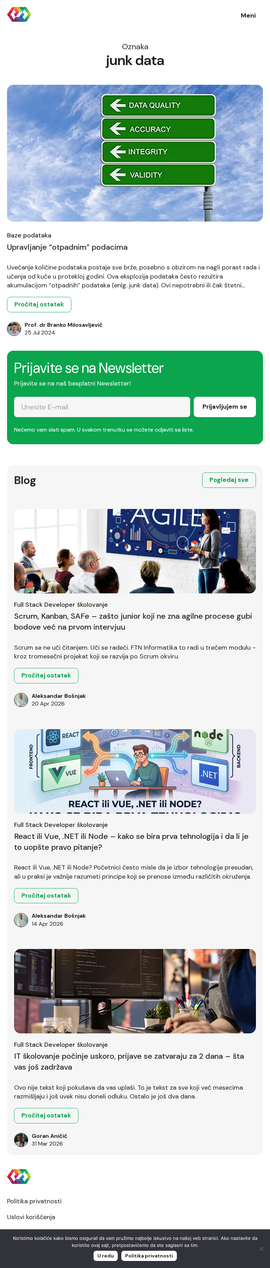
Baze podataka (29, 235)
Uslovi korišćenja (31, 1217)
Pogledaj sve (229, 480)
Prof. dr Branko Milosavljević (64, 325)
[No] (261, 1248)
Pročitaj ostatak (39, 304)
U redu (105, 1256)
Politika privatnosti (34, 1201)
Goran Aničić (50, 1136)
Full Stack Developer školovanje (61, 604)
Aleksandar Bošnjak (59, 696)
